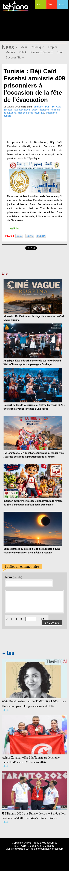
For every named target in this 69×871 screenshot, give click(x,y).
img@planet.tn (20, 848)
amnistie (38, 106)
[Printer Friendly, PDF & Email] (15, 228)
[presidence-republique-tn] (34, 177)
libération (44, 109)
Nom (13, 577)
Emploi (52, 47)
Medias (10, 52)
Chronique (37, 47)
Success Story (15, 57)
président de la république (31, 112)
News (30, 236)
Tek (50, 4)
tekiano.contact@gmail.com (47, 848)
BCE (47, 106)
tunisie (7, 115)
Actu (24, 47)
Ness (62, 4)
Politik (23, 52)
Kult (39, 4)
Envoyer (52, 622)
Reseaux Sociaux (41, 52)
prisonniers (52, 112)
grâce (35, 109)
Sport (60, 52)
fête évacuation (22, 109)
